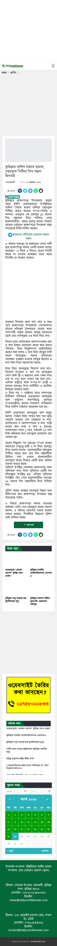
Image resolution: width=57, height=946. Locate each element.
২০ (42, 829)
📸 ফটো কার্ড (29, 525)
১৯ (35, 829)
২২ (8, 836)
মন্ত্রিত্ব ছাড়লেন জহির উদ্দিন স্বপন (20, 758)
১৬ (15, 829)
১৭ (22, 829)
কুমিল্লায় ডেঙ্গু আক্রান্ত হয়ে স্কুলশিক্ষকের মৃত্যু (25, 742)
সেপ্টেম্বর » (46, 851)
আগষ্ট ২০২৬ (29, 799)
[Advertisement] (28, 30)
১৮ (28, 829)
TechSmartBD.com (37, 941)
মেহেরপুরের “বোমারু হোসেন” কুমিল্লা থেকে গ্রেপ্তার (28, 728)
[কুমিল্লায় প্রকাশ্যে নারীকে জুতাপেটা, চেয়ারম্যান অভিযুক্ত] (41, 587)
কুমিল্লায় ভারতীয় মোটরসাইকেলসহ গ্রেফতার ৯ (26, 735)
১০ (22, 822)
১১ (28, 822)
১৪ (49, 822)
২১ (49, 829)
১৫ (8, 829)
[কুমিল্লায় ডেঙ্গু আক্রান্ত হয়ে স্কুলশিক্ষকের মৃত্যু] (16, 587)
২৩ (15, 836)
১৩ (42, 822)
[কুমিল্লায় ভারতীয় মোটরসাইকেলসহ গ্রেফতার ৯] (41, 559)
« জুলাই (10, 851)
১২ (35, 822)
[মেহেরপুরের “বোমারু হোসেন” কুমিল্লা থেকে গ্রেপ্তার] (16, 559)
